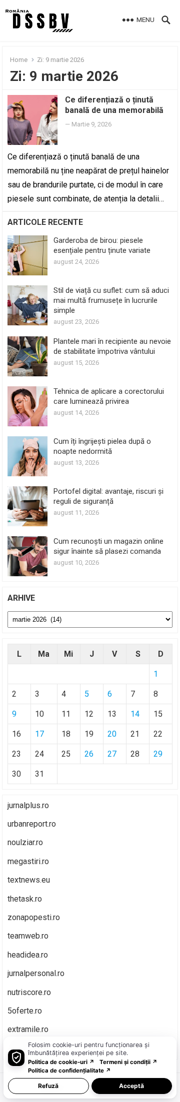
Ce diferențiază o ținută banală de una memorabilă (114, 105)
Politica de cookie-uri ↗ (61, 1062)
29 (158, 754)
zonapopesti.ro (34, 917)
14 (135, 714)
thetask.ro (25, 899)
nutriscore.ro (29, 992)
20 (112, 734)
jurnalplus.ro (28, 805)
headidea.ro (28, 955)
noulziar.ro (25, 842)
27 (112, 754)
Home (19, 59)
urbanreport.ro (32, 824)
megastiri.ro (28, 861)
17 (39, 734)
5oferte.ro (25, 1011)
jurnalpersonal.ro (36, 973)
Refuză (48, 1086)
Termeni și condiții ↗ (129, 1062)
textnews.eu (29, 880)
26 (89, 754)
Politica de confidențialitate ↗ (69, 1070)
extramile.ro (28, 1029)
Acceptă (131, 1086)
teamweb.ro (28, 936)
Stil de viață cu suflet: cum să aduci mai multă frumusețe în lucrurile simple (111, 300)
